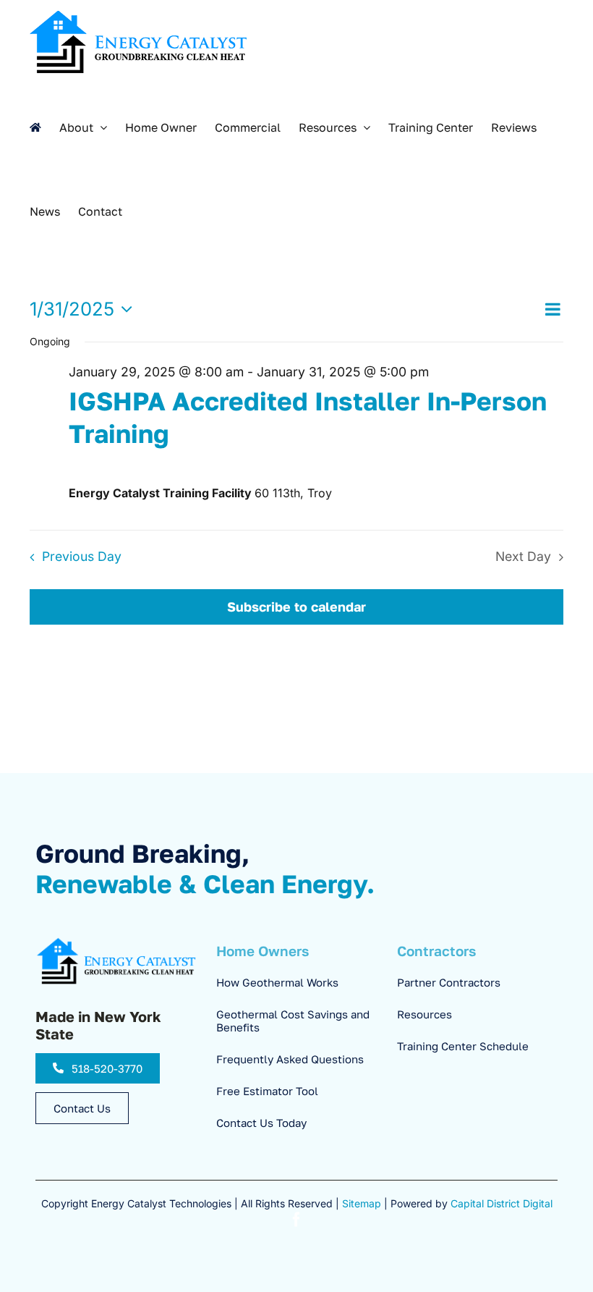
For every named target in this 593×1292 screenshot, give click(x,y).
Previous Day (81, 556)
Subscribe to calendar (296, 607)
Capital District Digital (502, 1203)
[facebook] (296, 1219)
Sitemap (361, 1203)
